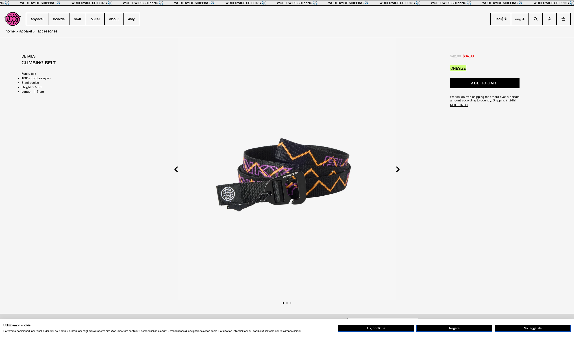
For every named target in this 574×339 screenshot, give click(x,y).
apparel (25, 31)
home (10, 31)
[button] (398, 169)
